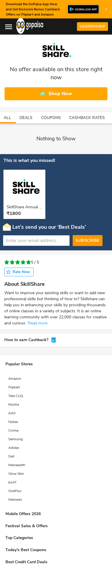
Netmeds (15, 499)
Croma (13, 430)
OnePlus (15, 491)
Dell (11, 456)
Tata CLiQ (15, 396)
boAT (12, 482)
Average (17, 262)
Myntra (13, 404)
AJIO (12, 413)
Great (28, 262)
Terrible (6, 262)
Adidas (13, 447)
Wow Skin (16, 473)
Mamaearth (16, 465)
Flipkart (14, 387)
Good (23, 262)
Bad (12, 262)
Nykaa (13, 421)
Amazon (14, 378)
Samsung (15, 439)
